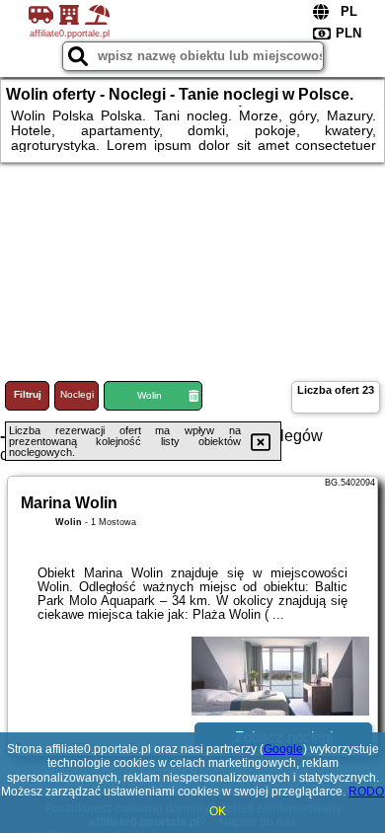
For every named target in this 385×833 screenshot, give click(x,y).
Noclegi (77, 394)
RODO (366, 791)
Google (283, 749)
